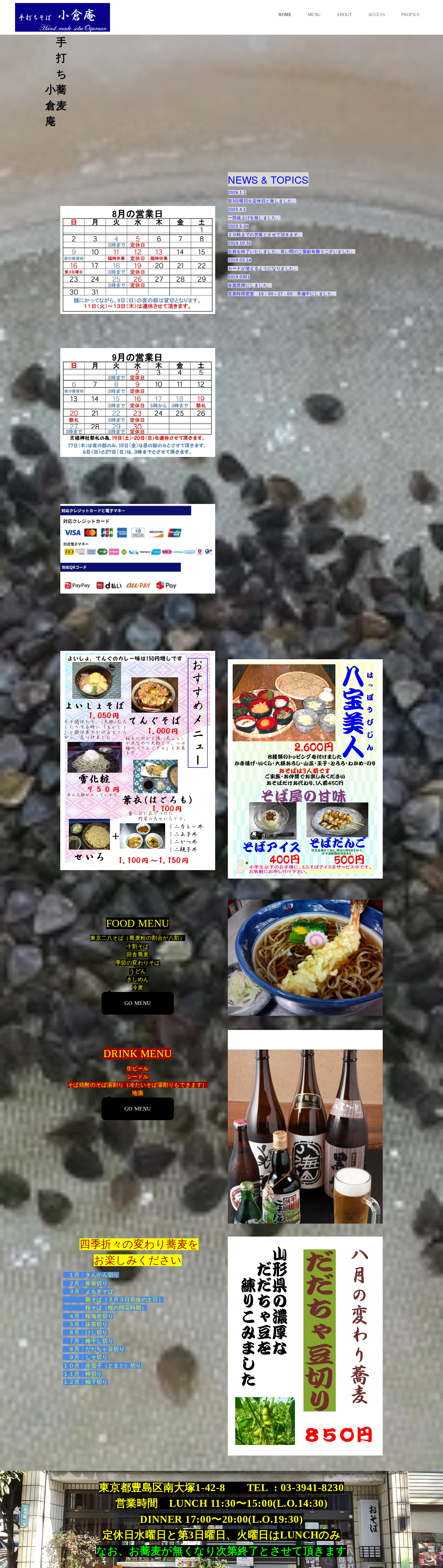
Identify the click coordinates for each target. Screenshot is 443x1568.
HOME (284, 14)
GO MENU (137, 1003)
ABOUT (344, 14)
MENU (314, 14)
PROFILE (410, 14)
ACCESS (376, 14)
